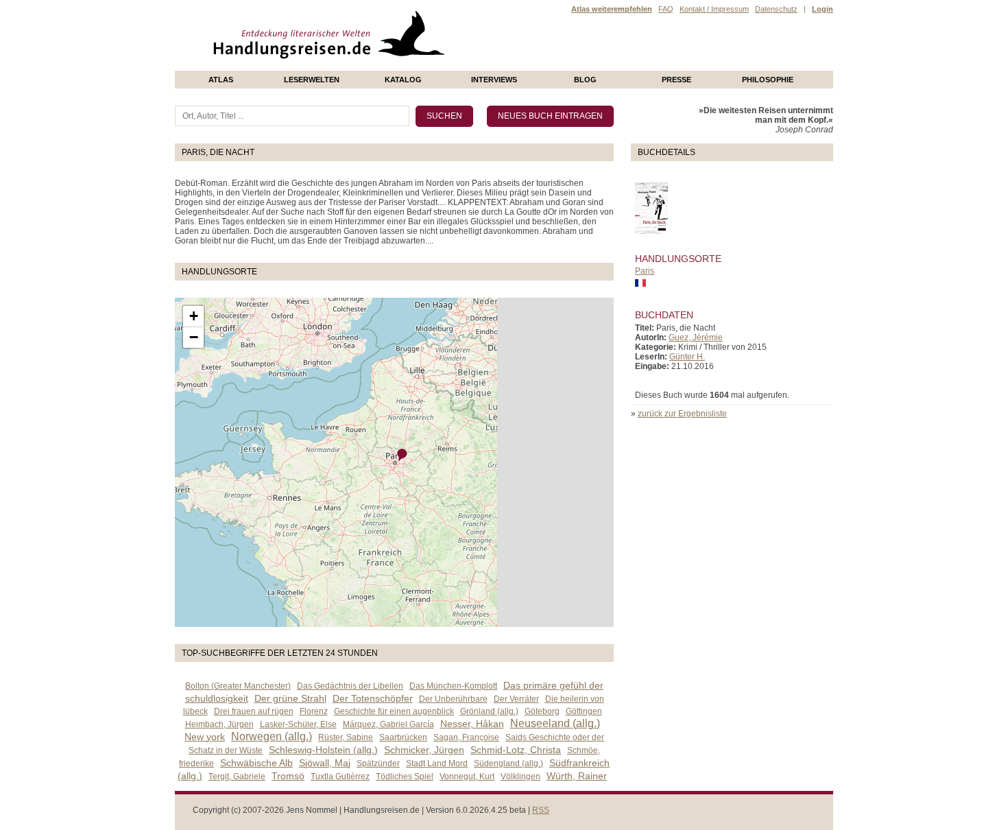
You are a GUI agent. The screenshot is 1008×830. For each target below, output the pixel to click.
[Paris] (402, 455)
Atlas (220, 79)
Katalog (403, 79)
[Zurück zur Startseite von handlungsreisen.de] (428, 66)
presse (676, 79)
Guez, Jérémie (696, 337)
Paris (644, 271)
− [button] (193, 337)
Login (822, 9)
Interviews (494, 79)
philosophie (767, 79)
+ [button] (193, 315)
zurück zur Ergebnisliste (682, 413)
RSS (540, 810)
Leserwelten (311, 79)
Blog (585, 79)
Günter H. (687, 356)
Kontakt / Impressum (714, 9)
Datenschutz (776, 9)
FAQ (665, 9)
